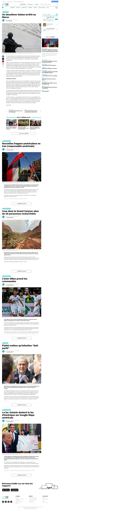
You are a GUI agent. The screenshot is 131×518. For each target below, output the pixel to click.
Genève (44, 497)
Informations (31, 501)
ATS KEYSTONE (9, 20)
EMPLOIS (17, 503)
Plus (48, 7)
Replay (37, 4)
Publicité (4, 1)
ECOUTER (23, 4)
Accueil (17, 497)
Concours (30, 7)
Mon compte (55, 1)
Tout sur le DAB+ (41, 7)
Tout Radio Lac (31, 502)
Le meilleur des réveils (33, 497)
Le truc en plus (45, 502)
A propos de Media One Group (19, 1)
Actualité (18, 7)
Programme (30, 4)
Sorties (35, 7)
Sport (44, 501)
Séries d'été (24, 7)
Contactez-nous (10, 1)
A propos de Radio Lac (19, 501)
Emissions (12, 7)
